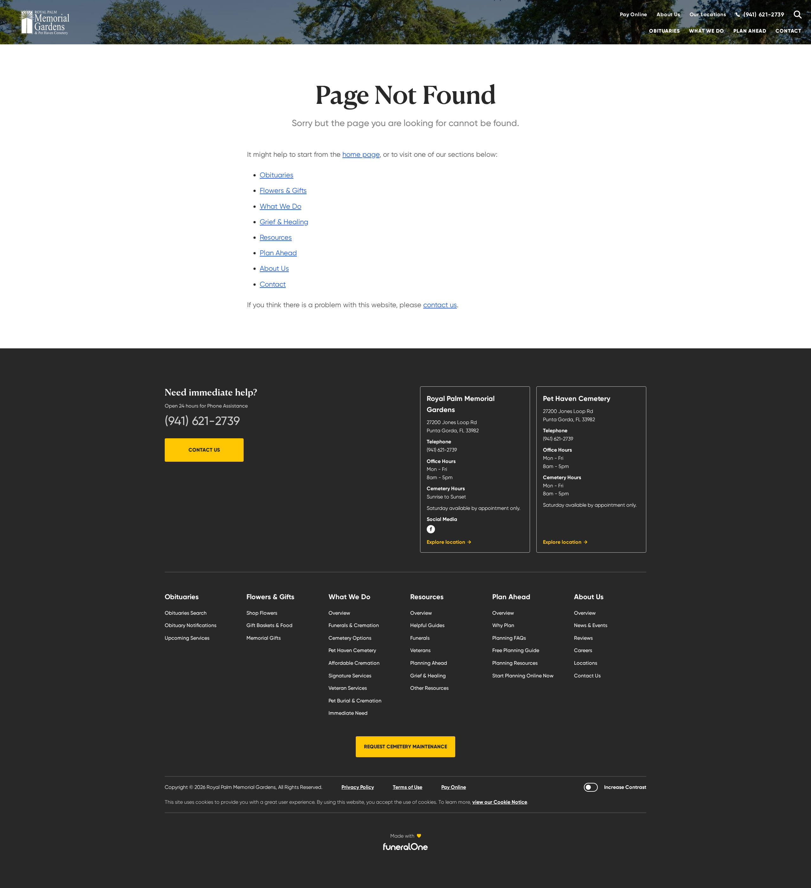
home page (361, 154)
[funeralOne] (405, 846)
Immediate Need (348, 713)
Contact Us (204, 450)
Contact (788, 31)
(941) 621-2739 (202, 421)
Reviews (583, 638)
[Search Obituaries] (795, 15)
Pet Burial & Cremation (355, 701)
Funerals (420, 638)
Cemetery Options (350, 638)
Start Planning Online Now (522, 676)
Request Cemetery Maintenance (405, 747)
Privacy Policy (358, 787)
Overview (339, 613)
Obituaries (664, 31)
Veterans (420, 650)
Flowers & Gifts (283, 190)
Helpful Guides (427, 625)
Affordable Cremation (354, 663)
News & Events (590, 625)
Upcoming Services (187, 638)
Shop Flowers (261, 613)
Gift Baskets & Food (269, 625)
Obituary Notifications (190, 625)
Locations (585, 663)
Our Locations (708, 14)
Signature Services (350, 676)
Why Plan (503, 625)
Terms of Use (407, 787)
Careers (583, 650)
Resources (276, 237)
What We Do (706, 31)
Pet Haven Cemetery (352, 650)
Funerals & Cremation (354, 625)
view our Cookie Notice (499, 802)
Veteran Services (348, 688)
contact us (440, 305)
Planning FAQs (509, 638)
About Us (668, 14)
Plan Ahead (749, 31)
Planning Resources (515, 663)
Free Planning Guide (515, 650)
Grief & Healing (284, 222)
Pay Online (633, 14)
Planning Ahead (428, 663)
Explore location (446, 542)
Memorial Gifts (263, 638)
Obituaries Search (186, 613)
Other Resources (429, 688)
